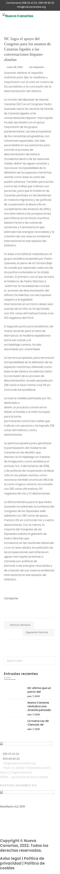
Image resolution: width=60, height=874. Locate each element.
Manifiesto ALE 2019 (12, 806)
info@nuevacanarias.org (31, 7)
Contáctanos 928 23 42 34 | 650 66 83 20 (30, 3)
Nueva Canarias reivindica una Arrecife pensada (39, 706)
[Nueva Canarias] (17, 16)
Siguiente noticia (37, 632)
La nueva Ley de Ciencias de (38, 723)
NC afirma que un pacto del (39, 690)
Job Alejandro (36, 67)
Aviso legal (10, 858)
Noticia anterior (20, 625)
